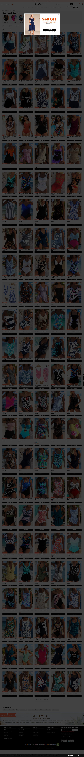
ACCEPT (70, 755)
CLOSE (78, 755)
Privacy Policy (19, 755)
